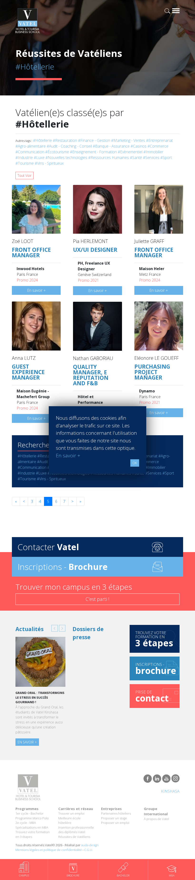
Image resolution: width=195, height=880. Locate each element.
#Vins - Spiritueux (49, 163)
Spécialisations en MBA (31, 827)
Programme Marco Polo (32, 818)
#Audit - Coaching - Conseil (69, 146)
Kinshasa (170, 791)
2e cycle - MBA (25, 823)
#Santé (136, 157)
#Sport (166, 157)
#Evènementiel (130, 151)
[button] (54, 628)
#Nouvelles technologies (66, 157)
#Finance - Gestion (94, 140)
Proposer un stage (114, 818)
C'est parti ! (97, 599)
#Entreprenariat (159, 140)
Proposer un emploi (115, 823)
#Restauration (65, 140)
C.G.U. (88, 850)
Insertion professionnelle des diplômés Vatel (76, 829)
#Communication (29, 151)
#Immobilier (153, 151)
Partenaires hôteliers (116, 813)
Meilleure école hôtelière (69, 820)
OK (134, 463)
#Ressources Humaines (108, 157)
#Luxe (39, 157)
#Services (151, 157)
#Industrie (24, 157)
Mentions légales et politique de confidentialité (48, 850)
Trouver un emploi (71, 813)
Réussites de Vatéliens (74, 837)
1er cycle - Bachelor (29, 813)
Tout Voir (24, 175)
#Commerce (157, 146)
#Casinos (138, 146)
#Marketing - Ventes (128, 140)
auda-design (89, 845)
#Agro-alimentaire (30, 146)
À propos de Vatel (156, 819)
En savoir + (36, 290)
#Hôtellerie (42, 140)
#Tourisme (24, 163)
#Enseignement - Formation (93, 151)
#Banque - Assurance (111, 146)
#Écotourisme (57, 151)
